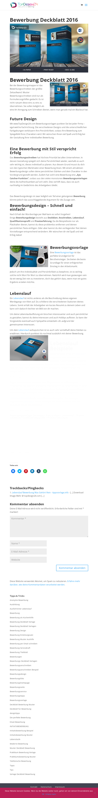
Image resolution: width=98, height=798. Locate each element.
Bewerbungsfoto (17, 678)
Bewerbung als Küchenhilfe (21, 617)
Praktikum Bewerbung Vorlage (23, 752)
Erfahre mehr (51, 794)
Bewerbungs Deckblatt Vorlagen (23, 661)
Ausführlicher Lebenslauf (21, 609)
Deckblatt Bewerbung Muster (22, 704)
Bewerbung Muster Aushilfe (22, 639)
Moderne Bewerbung (19, 744)
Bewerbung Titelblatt (19, 652)
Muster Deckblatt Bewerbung (22, 748)
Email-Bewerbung (17, 722)
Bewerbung (15, 613)
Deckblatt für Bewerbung (20, 709)
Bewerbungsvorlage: (21, 415)
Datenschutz (46, 787)
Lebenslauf (18, 298)
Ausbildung (15, 604)
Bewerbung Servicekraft (20, 648)
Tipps (12, 765)
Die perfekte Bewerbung (20, 717)
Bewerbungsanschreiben (20, 665)
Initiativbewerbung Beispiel (21, 730)
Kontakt (33, 787)
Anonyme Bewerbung (19, 600)
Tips (11, 770)
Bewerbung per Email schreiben (23, 643)
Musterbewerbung (55, 421)
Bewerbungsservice (18, 691)
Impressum (60, 787)
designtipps (15, 713)
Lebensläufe (15, 739)
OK (43, 794)
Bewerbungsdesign (18, 674)
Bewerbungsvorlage (64, 252)
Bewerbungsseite (17, 687)
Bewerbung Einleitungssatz (21, 635)
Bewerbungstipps (17, 696)
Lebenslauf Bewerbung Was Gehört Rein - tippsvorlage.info (40, 492)
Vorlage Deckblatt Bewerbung (22, 774)
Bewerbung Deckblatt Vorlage (22, 622)
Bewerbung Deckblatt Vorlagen (23, 626)
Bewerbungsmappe (19, 364)
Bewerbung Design (18, 630)
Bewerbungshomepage (20, 683)
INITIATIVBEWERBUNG (19, 726)
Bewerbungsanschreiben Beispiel (24, 669)
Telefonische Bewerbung (20, 761)
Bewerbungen (16, 657)
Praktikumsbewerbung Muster (23, 757)
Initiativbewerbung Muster (21, 735)
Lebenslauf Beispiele (19, 398)
